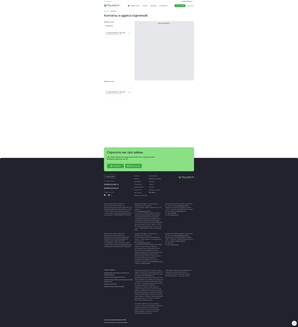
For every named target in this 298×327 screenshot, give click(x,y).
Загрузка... (109, 1)
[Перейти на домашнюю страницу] (112, 5)
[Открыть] (105, 196)
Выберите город (109, 81)
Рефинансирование (155, 179)
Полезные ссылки (154, 190)
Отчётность (137, 190)
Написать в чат (135, 166)
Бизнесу (145, 5)
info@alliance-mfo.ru (157, 261)
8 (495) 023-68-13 (187, 1)
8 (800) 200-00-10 (180, 211)
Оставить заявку (109, 176)
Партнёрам (137, 181)
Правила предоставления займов (114, 286)
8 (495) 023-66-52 (111, 188)
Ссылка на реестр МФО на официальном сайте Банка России (118, 280)
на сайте (182, 207)
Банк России (174, 215)
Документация (138, 187)
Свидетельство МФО (110, 284)
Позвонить (117, 166)
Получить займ (180, 5)
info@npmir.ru (144, 228)
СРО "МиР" (156, 220)
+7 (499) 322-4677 (145, 263)
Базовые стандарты (109, 270)
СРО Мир (173, 213)
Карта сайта (137, 192)
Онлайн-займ (153, 176)
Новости (151, 184)
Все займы (152, 192)
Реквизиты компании (140, 195)
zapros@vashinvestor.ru (182, 205)
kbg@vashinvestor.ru (144, 243)
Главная (106, 11)
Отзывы (151, 187)
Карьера (151, 181)
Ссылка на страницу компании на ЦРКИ (115, 319)
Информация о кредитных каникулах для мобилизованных (116, 273)
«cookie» (141, 311)
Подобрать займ (134, 5)
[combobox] (118, 85)
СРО (172, 243)
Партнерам (153, 5)
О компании (137, 184)
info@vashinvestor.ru (144, 211)
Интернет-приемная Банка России (114, 277)
